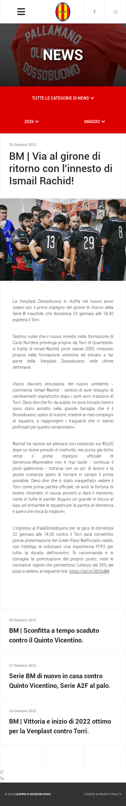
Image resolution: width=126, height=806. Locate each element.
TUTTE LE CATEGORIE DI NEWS (60, 98)
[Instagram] (115, 11)
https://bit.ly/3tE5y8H (89, 571)
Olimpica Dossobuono (33, 794)
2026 (29, 121)
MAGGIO (92, 121)
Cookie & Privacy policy (102, 794)
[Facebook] (94, 11)
